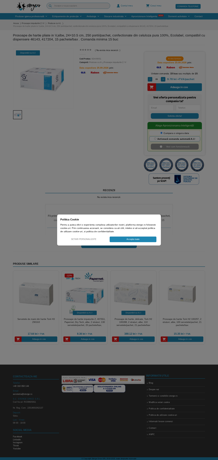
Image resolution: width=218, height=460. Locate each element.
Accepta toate (133, 239)
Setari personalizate (83, 239)
